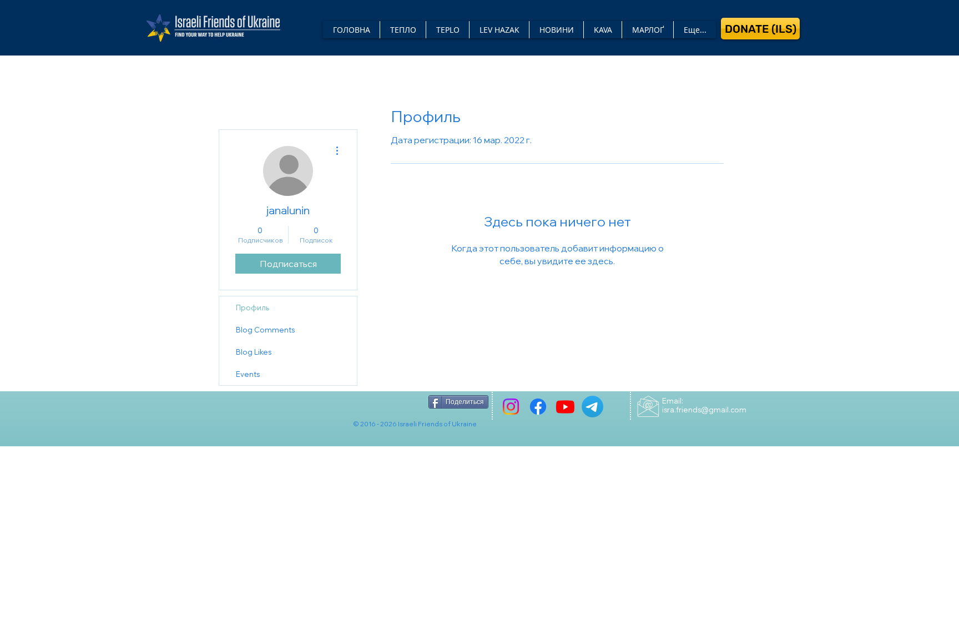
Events (248, 374)
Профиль (252, 307)
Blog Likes (253, 351)
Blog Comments (265, 329)
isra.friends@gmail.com (704, 409)
